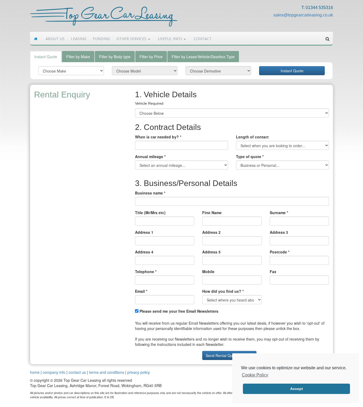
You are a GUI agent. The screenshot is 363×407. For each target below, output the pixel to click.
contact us (77, 372)
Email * (141, 291)
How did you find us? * (223, 291)
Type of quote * (250, 156)
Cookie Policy (255, 375)
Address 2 (211, 232)
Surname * (279, 212)
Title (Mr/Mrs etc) (150, 212)
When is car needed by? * (158, 136)
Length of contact (252, 136)
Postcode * (279, 252)
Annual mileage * (150, 156)
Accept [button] (296, 389)
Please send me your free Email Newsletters (178, 311)
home (35, 372)
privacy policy (138, 372)
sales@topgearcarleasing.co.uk (303, 15)
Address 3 (279, 232)
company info (54, 372)
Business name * (150, 193)
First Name (212, 212)
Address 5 (211, 252)
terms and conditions (106, 372)
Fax (273, 271)
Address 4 (144, 252)
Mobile (208, 271)
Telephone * (146, 271)
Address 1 (144, 232)
